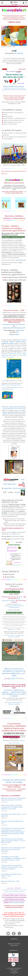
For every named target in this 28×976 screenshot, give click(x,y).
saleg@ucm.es (11, 629)
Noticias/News (21, 201)
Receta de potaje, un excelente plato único (15, 118)
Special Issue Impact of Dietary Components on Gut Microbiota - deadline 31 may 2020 (12, 807)
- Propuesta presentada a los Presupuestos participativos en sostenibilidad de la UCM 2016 (14, 88)
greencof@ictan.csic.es (15, 534)
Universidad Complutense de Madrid (16, 891)
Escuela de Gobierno (8, 600)
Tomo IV (4, 387)
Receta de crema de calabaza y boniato (14, 120)
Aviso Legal (14, 970)
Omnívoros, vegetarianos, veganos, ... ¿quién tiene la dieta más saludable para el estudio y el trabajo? (14, 693)
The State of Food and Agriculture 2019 (12, 822)
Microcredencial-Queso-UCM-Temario (15, 277)
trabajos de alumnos (16, 678)
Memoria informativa (14, 743)
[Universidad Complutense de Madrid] (14, 2)
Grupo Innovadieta (5, 889)
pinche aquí (22, 740)
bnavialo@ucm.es (16, 604)
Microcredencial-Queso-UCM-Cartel (15, 280)
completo (16, 334)
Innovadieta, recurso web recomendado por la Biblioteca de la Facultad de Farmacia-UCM (13, 858)
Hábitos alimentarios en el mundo (12, 122)
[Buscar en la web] (26, 3)
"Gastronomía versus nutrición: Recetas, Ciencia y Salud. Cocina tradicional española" (12, 867)
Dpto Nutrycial (13, 950)
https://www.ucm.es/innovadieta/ (17, 902)
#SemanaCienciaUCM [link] (14, 704)
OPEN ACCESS (20, 330)
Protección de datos (14, 972)
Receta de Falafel (8, 116)
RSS (14, 973)
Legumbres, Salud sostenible (14, 488)
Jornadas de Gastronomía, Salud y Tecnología (14, 781)
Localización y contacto (14, 969)
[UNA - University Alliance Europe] (13, 964)
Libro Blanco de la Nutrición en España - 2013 (11, 875)
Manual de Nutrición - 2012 (10, 881)
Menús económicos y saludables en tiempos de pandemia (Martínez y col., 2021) (14, 672)
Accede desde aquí (20, 260)
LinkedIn (20, 53)
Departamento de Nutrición (15, 889)
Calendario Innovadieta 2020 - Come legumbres (13, 815)
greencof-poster (9, 574)
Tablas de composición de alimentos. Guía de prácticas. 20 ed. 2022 (13, 799)
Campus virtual (14, 945)
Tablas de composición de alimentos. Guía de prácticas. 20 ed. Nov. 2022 (14, 407)
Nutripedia (6, 201)
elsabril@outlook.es (14, 607)
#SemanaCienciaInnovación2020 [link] (13, 702)
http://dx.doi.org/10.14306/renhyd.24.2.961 (14, 328)
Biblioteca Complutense (14, 943)
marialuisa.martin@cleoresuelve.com (14, 605)
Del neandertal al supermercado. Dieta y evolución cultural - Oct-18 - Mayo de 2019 (13, 840)
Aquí (20, 597)
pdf (17, 332)
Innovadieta (15, 4)
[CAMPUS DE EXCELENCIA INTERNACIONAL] (13, 959)
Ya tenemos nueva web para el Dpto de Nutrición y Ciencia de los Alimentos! (13, 849)
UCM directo (14, 939)
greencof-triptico (10, 577)
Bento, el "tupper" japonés (10, 124)
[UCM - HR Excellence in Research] (13, 955)
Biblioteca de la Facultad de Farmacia (11, 385)
